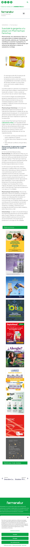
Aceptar (15, 534)
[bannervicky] (15, 448)
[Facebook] (2, 2)
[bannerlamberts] (15, 241)
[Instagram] (8, 2)
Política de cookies (8, 545)
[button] (28, 517)
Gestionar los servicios (15, 530)
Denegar (15, 538)
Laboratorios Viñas (7, 122)
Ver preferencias (15, 542)
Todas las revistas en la (12, 6)
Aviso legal (24, 545)
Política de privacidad (16, 545)
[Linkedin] (11, 2)
